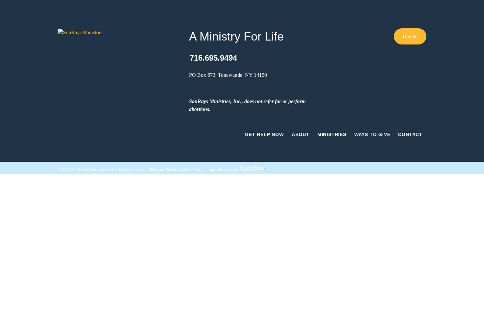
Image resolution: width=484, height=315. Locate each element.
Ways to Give (372, 134)
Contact (410, 134)
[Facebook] (81, 54)
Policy (170, 170)
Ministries (331, 134)
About (300, 134)
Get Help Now (264, 134)
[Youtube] (99, 54)
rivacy (158, 170)
